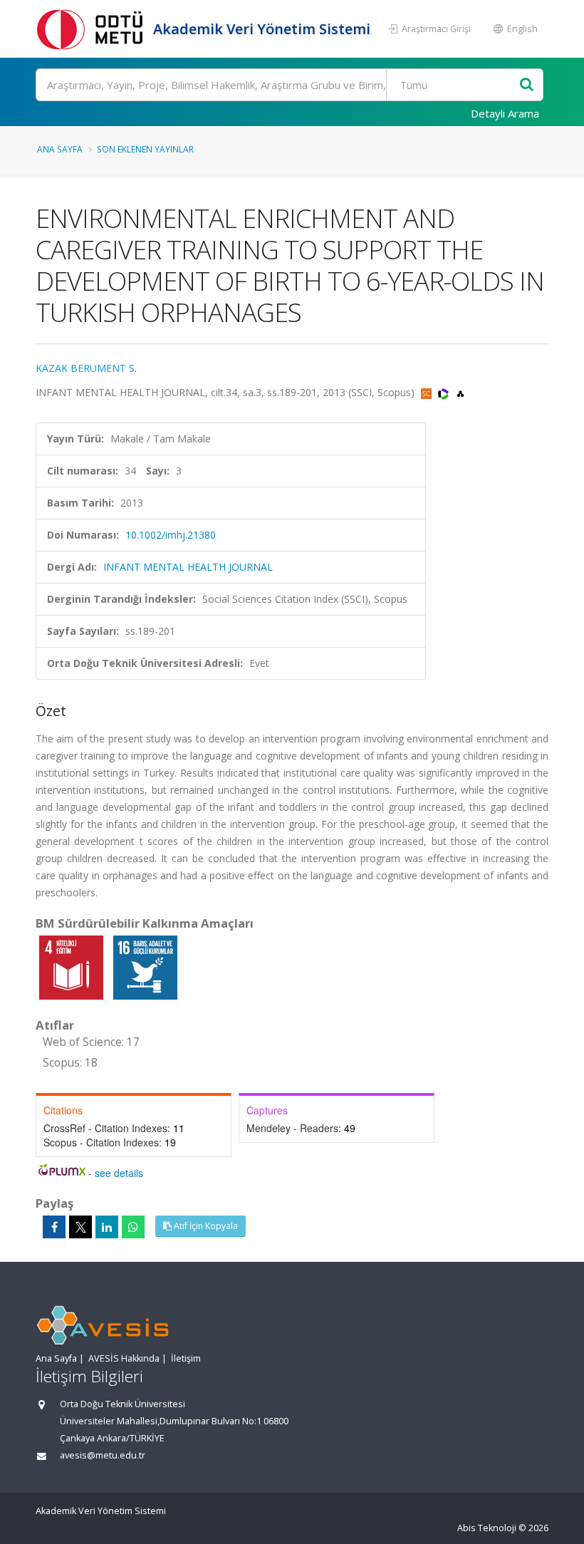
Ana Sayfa (60, 149)
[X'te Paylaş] (80, 1227)
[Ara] (527, 85)
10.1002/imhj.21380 (170, 535)
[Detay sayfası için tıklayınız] (73, 966)
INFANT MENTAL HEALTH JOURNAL (188, 567)
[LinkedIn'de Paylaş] (106, 1227)
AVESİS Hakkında (124, 1358)
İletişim (186, 1358)
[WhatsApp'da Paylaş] (133, 1227)
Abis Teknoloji (486, 1528)
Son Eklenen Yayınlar (145, 149)
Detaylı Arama (505, 113)
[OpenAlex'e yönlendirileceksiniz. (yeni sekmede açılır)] (460, 392)
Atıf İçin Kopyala (205, 1226)
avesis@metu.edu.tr (102, 1455)
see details (119, 1173)
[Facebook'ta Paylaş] (54, 1227)
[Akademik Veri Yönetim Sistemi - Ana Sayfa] (93, 29)
